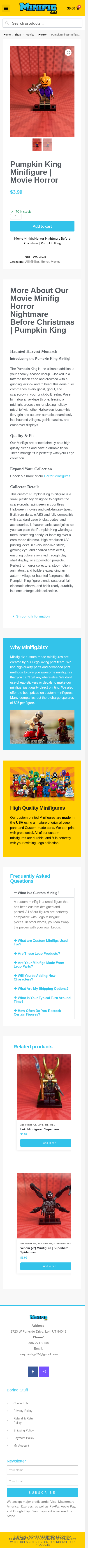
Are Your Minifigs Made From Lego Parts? (39, 964)
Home (7, 34)
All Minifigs (32, 261)
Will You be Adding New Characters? (35, 977)
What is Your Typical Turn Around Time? (42, 999)
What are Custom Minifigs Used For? (41, 942)
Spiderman (45, 1243)
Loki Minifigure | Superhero (39, 1129)
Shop (18, 34)
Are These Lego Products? (39, 953)
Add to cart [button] (49, 1143)
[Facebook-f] (33, 1372)
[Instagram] (44, 1372)
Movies (29, 34)
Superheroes (46, 1124)
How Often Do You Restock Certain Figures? (37, 1012)
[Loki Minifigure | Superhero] (49, 1087)
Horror (42, 34)
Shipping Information (33, 616)
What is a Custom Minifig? (38, 893)
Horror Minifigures (57, 476)
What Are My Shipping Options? (43, 988)
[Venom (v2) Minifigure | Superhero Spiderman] (49, 1205)
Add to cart (42, 226)
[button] (6, 8)
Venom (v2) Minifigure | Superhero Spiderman (44, 1250)
